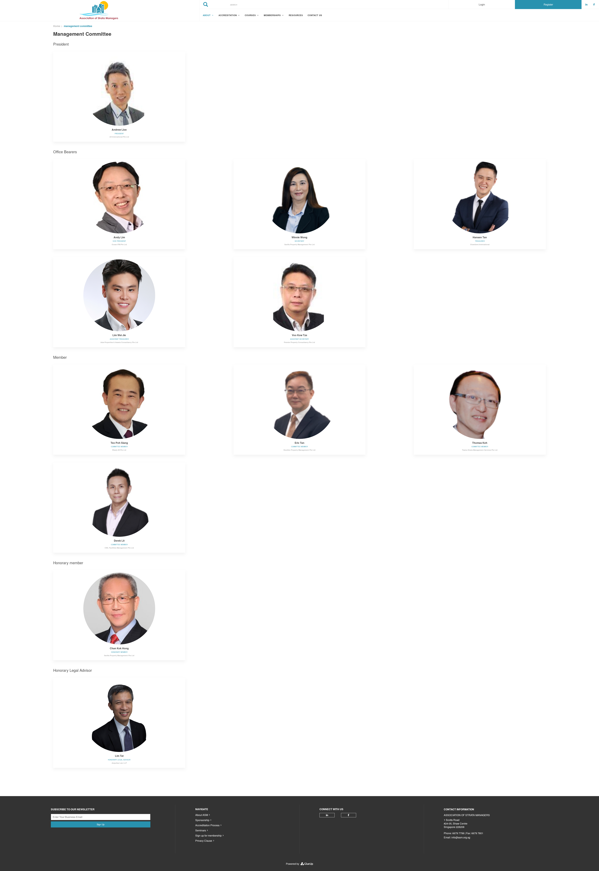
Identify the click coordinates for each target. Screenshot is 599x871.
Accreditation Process (207, 825)
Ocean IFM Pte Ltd (119, 244)
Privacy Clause (203, 840)
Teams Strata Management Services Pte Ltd (479, 450)
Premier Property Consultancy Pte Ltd (299, 342)
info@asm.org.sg (460, 837)
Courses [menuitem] (250, 15)
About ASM (201, 815)
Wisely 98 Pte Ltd (119, 450)
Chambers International (479, 244)
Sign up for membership (208, 835)
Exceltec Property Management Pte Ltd (299, 450)
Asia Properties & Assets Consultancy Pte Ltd (119, 342)
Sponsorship (202, 820)
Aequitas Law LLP (119, 763)
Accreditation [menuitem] (228, 15)
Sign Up (101, 824)
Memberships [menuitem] (272, 15)
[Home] (99, 10)
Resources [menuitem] (296, 15)
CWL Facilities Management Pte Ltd (119, 548)
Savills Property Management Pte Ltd (299, 244)
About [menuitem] (207, 15)
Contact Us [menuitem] (315, 15)
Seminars (200, 830)
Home (56, 26)
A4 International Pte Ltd (119, 137)
